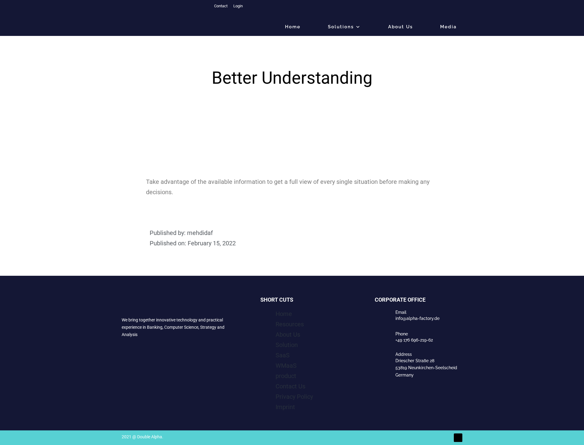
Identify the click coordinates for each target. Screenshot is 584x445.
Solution (287, 345)
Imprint (285, 407)
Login (237, 6)
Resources (290, 324)
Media (448, 27)
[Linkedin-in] (458, 437)
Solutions (341, 27)
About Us (400, 27)
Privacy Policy (294, 396)
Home (284, 313)
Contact (220, 6)
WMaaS (286, 365)
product (286, 376)
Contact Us (290, 386)
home (293, 27)
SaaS (283, 355)
